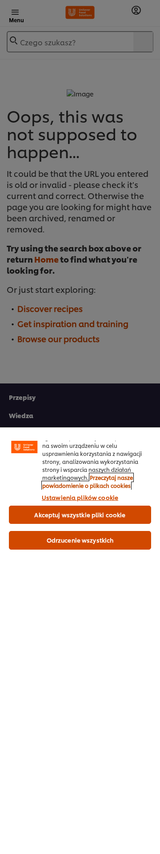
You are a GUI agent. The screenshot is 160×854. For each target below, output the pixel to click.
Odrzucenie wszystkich (80, 540)
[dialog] (80, 640)
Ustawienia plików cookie (80, 497)
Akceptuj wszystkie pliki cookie (79, 515)
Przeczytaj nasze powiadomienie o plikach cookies (87, 481)
